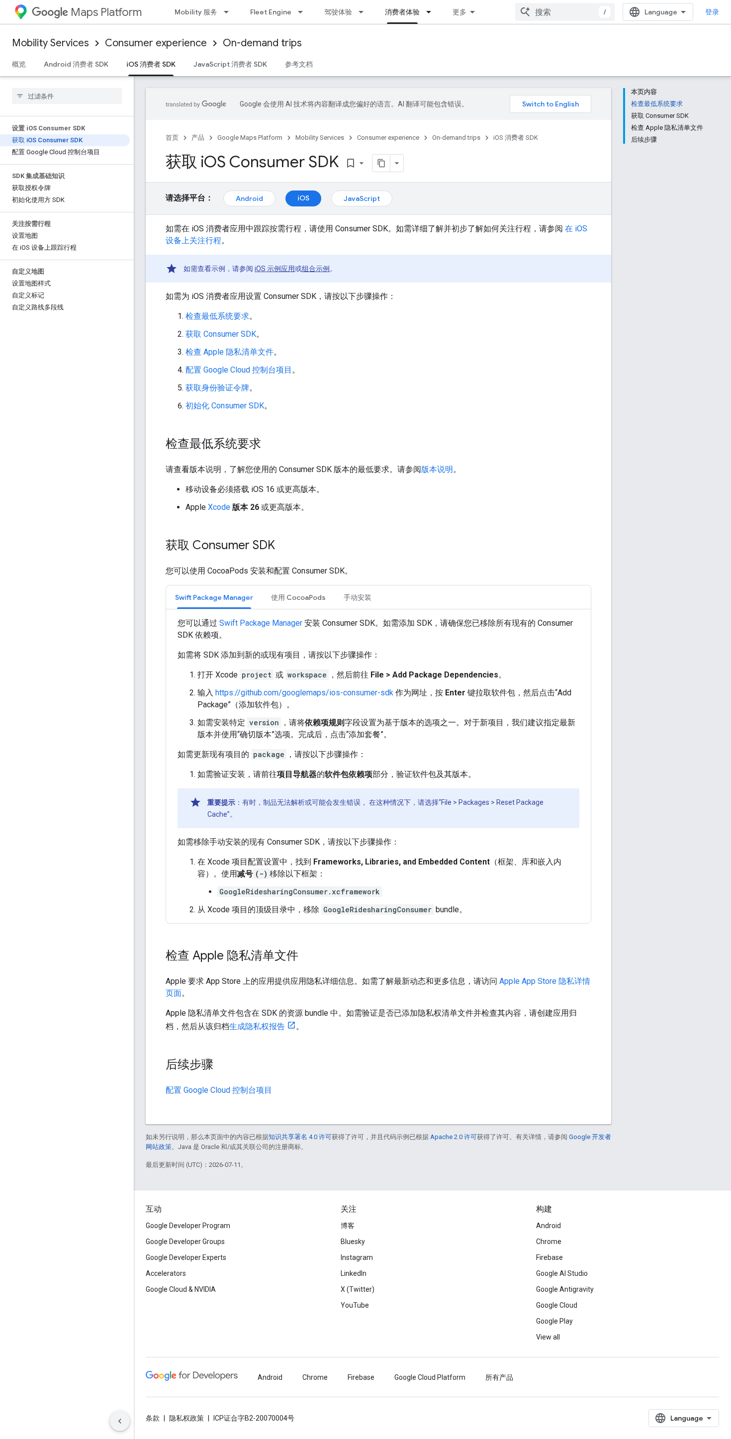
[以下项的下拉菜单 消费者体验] (432, 12)
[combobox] (565, 12)
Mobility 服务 (196, 11)
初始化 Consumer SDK (224, 405)
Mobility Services (50, 43)
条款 (153, 1418)
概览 (19, 64)
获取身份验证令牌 (217, 387)
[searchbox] (67, 96)
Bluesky (353, 1242)
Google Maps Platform (249, 137)
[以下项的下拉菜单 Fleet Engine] (303, 12)
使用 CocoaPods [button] (298, 597)
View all (548, 1337)
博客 (348, 1226)
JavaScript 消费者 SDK (230, 64)
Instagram (357, 1257)
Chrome (548, 1242)
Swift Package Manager (260, 623)
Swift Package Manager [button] (214, 597)
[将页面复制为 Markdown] (381, 163)
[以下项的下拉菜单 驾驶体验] (364, 12)
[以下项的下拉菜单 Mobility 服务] (229, 12)
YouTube (355, 1305)
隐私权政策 (186, 1418)
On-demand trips (262, 43)
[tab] (214, 597)
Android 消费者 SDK (76, 64)
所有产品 (499, 1377)
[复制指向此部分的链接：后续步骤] (223, 1065)
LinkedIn (353, 1273)
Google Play (554, 1321)
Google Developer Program (188, 1226)
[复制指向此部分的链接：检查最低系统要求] (271, 445)
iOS (303, 197)
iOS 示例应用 (275, 269)
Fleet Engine (270, 11)
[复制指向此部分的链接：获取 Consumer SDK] (285, 546)
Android (249, 198)
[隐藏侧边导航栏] (120, 1421)
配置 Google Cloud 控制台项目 (238, 370)
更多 (459, 11)
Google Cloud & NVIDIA (181, 1289)
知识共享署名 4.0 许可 (300, 1137)
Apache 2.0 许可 (453, 1137)
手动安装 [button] (357, 597)
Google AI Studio (562, 1273)
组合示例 (316, 269)
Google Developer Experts (186, 1257)
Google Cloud (556, 1305)
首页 (172, 137)
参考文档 (299, 64)
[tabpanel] (378, 766)
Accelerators (166, 1273)
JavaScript (362, 198)
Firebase (549, 1257)
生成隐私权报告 (257, 1026)
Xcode (219, 507)
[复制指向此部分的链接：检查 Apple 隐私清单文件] (308, 956)
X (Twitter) (357, 1289)
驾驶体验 (338, 11)
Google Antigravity (565, 1289)
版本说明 (437, 469)
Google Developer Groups (185, 1242)
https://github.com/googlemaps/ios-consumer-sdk (304, 692)
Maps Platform (106, 12)
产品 (197, 137)
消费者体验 (402, 11)
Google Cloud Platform (429, 1377)
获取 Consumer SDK (220, 334)
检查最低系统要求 (217, 316)
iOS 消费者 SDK (151, 64)
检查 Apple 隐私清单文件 (229, 352)
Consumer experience (156, 43)
